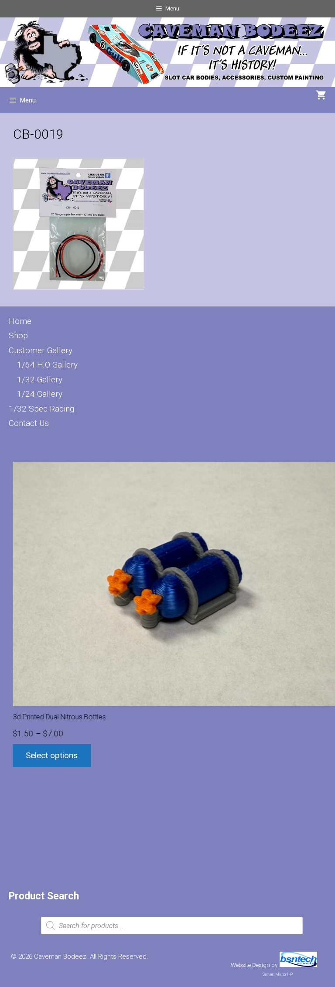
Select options (48, 755)
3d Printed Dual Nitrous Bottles (55, 717)
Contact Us (29, 423)
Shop (18, 335)
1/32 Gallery (39, 379)
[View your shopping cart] (321, 96)
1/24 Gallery (39, 394)
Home (20, 321)
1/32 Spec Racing (41, 409)
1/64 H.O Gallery (47, 365)
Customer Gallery (40, 350)
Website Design (250, 965)
